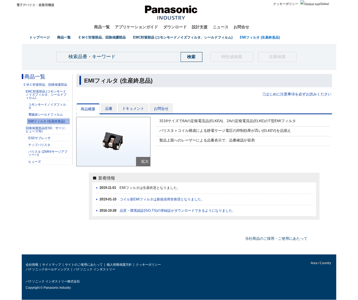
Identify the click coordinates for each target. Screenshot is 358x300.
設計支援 (200, 27)
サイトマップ (51, 264)
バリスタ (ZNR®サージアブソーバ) (47, 153)
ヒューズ (34, 161)
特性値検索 (231, 56)
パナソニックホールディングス (48, 269)
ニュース (221, 27)
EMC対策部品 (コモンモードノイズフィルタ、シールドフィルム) (182, 37)
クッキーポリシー (285, 4)
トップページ (39, 37)
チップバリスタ (39, 145)
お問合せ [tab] (161, 108)
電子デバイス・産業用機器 (35, 5)
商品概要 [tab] (88, 109)
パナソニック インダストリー (94, 269)
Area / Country (320, 263)
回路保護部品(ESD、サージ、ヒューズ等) (47, 129)
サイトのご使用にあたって (84, 264)
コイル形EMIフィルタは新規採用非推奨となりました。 (162, 199)
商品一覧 (102, 27)
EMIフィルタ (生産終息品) (260, 37)
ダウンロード (175, 27)
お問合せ (241, 27)
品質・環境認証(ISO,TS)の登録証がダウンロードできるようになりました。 (178, 210)
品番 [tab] (108, 108)
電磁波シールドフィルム (45, 114)
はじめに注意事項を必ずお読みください (298, 94)
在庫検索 (277, 56)
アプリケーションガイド (136, 27)
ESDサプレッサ (39, 138)
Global (324, 4)
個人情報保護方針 (119, 264)
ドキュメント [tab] (133, 108)
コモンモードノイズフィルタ (47, 106)
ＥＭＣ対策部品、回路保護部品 (102, 37)
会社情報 (32, 264)
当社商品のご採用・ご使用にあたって (276, 238)
